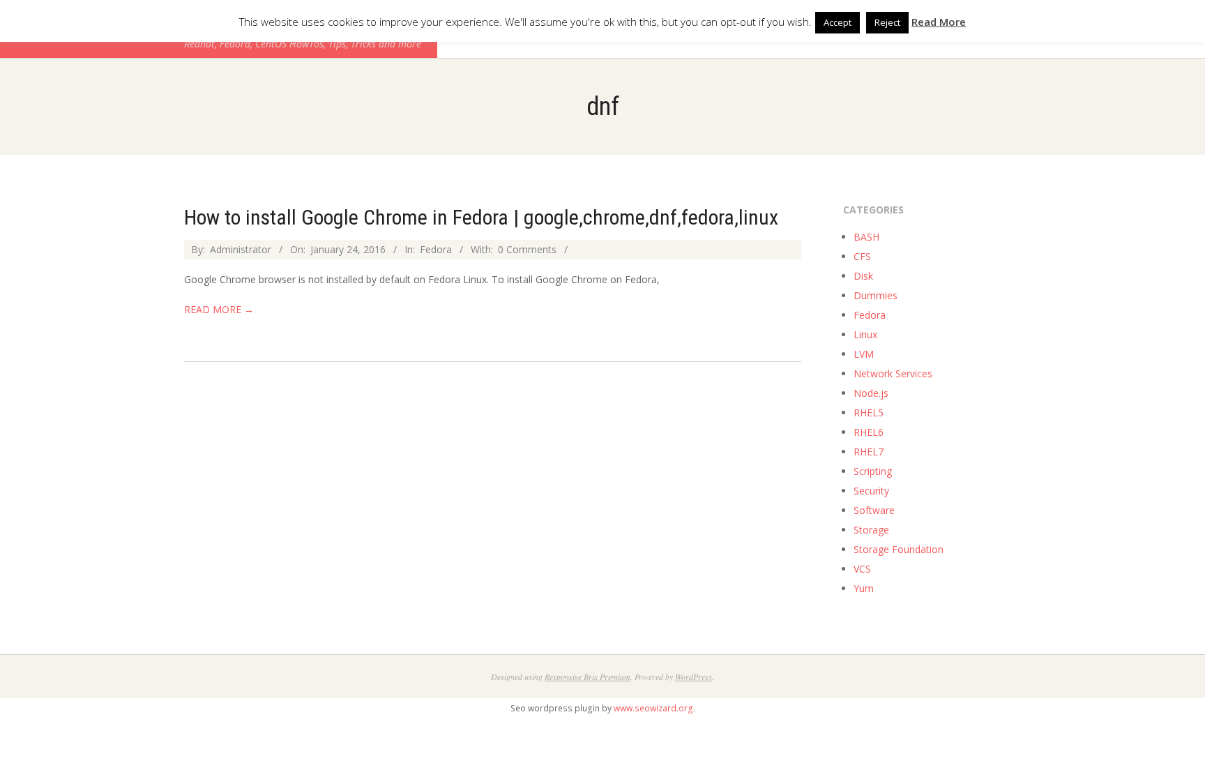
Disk (863, 275)
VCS (862, 568)
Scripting (873, 471)
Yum (864, 588)
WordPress (693, 676)
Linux (865, 334)
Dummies (875, 295)
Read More (938, 22)
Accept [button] (837, 22)
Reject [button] (887, 22)
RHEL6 (869, 432)
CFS (862, 256)
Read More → (219, 309)
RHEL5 (869, 412)
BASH (866, 236)
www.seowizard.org (653, 708)
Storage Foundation (898, 549)
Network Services (893, 373)
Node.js (871, 393)
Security (871, 490)
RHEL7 (869, 451)
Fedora (436, 249)
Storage (871, 529)
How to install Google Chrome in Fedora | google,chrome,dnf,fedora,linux (481, 217)
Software (874, 510)
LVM (864, 354)
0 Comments (527, 249)
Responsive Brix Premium (587, 676)
